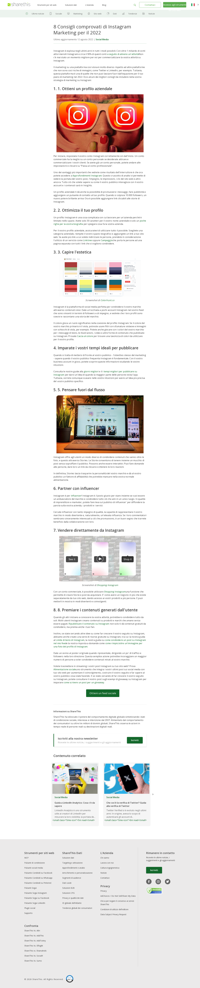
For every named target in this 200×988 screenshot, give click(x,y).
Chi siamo (104, 857)
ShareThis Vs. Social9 (33, 955)
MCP (26, 857)
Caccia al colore (85, 336)
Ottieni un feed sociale (103, 693)
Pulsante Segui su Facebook (36, 898)
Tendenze (132, 13)
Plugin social (29, 908)
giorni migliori (91, 371)
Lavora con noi (107, 862)
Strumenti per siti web (46, 5)
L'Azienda (89, 5)
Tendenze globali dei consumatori (77, 908)
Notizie (151, 13)
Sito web (97, 13)
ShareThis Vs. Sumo (33, 960)
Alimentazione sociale (64, 669)
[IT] (195, 5)
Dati (115, 13)
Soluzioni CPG (68, 893)
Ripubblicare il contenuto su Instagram (89, 623)
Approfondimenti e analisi (73, 867)
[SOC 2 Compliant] (70, 979)
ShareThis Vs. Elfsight (33, 945)
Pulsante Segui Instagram (35, 893)
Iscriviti (135, 740)
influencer (76, 495)
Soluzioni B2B (68, 888)
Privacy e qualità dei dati (73, 898)
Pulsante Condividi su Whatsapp (38, 878)
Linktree (87, 240)
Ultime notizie (38, 13)
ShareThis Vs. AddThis (34, 935)
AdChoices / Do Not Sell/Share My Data (118, 896)
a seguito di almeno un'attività (123, 54)
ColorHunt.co (108, 300)
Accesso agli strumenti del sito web (174, 7)
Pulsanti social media (33, 867)
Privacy (103, 891)
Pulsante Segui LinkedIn (35, 903)
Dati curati (66, 883)
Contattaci (150, 4)
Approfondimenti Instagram (87, 175)
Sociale (59, 13)
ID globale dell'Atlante (71, 903)
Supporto (28, 913)
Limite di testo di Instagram (70, 640)
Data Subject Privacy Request (113, 914)
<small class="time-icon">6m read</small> (125, 809)
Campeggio (107, 240)
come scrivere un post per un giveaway (84, 682)
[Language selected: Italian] (195, 5)
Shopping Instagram (107, 585)
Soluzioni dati (71, 5)
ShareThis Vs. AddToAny (35, 940)
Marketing (77, 13)
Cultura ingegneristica (109, 867)
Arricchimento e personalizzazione (77, 873)
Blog (104, 5)
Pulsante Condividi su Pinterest (37, 883)
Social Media (102, 39)
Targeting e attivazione (72, 862)
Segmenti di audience (71, 878)
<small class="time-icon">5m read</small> (73, 809)
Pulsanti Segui (30, 888)
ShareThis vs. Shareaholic (35, 950)
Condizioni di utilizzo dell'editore (114, 909)
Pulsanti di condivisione (34, 862)
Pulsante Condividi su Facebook (38, 873)
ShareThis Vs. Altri (32, 930)
